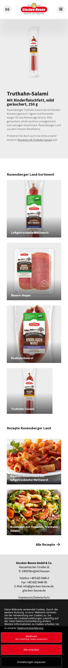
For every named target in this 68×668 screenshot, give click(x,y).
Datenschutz (42, 597)
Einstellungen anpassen (31, 662)
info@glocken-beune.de (38, 586)
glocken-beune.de (34, 590)
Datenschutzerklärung (30, 628)
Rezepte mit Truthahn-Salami (35, 140)
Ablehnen (31, 637)
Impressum (25, 597)
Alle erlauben (31, 649)
